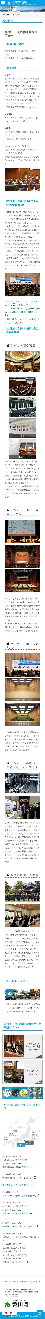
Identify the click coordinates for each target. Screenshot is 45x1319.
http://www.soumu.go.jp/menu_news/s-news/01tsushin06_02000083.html (22, 310)
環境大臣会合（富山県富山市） (15, 1213)
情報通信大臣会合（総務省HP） (16, 1185)
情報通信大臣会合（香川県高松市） (17, 1178)
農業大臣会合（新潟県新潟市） (15, 1167)
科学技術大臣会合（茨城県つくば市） (18, 1226)
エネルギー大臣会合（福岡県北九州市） (19, 1196)
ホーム (8, 15)
